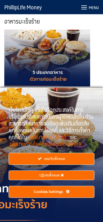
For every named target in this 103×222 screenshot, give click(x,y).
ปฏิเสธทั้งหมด (50, 175)
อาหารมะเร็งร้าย (22, 21)
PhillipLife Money (23, 7)
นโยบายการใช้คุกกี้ (48, 137)
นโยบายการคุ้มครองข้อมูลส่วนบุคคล (45, 144)
